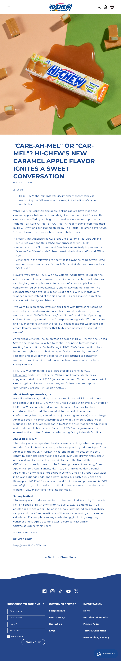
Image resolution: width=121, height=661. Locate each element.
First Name (16, 611)
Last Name (16, 617)
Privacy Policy (91, 624)
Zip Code (15, 630)
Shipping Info (57, 610)
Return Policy (57, 617)
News (86, 610)
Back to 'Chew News (62, 557)
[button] (9, 7)
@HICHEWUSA (23, 387)
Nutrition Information (96, 617)
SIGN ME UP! (33, 642)
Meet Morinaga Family (96, 637)
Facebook (53, 383)
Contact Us (55, 624)
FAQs (52, 630)
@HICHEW (57, 387)
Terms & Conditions (94, 630)
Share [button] (20, 189)
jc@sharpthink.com (39, 526)
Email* (13, 624)
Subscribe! (17, 636)
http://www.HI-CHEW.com (29, 545)
